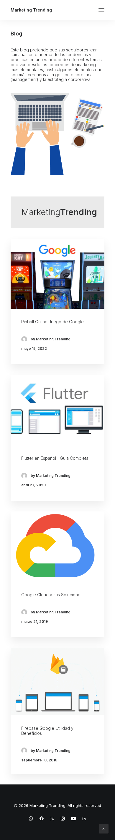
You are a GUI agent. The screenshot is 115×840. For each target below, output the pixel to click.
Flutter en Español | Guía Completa (54, 458)
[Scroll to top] (104, 828)
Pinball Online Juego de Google (52, 321)
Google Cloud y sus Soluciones (52, 594)
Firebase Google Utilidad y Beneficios (47, 731)
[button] (101, 10)
